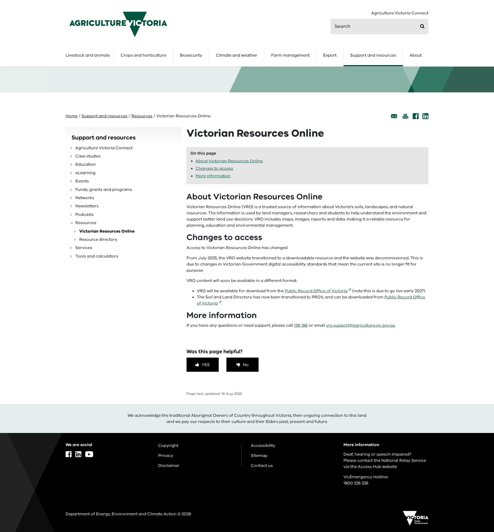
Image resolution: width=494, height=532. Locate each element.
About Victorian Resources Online (229, 161)
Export (330, 55)
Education (85, 164)
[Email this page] (394, 116)
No (246, 365)
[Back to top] (474, 472)
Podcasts (84, 214)
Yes (206, 365)
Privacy (165, 455)
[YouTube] (89, 454)
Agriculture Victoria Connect (399, 13)
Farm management (290, 55)
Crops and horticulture (143, 55)
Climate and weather (236, 55)
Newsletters (87, 206)
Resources (141, 116)
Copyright (168, 445)
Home (71, 116)
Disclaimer (168, 465)
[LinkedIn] (425, 116)
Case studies (88, 156)
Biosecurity (191, 55)
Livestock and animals (88, 55)
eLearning (85, 173)
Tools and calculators (96, 256)
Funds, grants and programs (103, 189)
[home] (118, 24)
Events (82, 181)
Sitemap (259, 455)
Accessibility (263, 445)
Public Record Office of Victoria (316, 291)
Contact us (262, 465)
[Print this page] (405, 116)
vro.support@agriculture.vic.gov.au (360, 325)
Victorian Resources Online (107, 231)
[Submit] (422, 26)
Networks (84, 198)
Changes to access (214, 168)
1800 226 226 (355, 483)
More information (213, 176)
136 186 (301, 325)
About (416, 55)
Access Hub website (377, 466)
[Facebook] (416, 116)
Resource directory (98, 239)
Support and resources (373, 55)
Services (83, 248)
